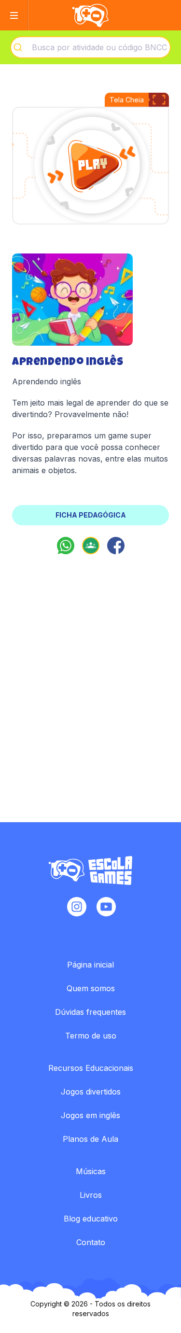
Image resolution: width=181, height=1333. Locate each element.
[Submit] (21, 47)
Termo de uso (90, 1035)
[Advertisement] (90, 673)
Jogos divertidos (91, 1091)
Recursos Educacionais (90, 1068)
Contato (90, 1242)
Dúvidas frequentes (90, 1012)
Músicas (91, 1171)
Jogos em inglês (90, 1115)
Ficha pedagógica (91, 515)
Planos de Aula (90, 1139)
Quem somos (91, 988)
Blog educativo (91, 1218)
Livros (91, 1195)
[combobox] (90, 47)
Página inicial (90, 964)
